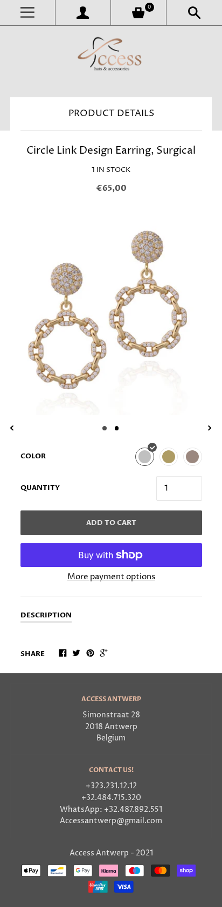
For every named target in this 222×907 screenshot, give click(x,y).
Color (33, 456)
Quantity (40, 488)
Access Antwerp (99, 853)
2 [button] (117, 428)
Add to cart (111, 523)
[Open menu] (27, 12)
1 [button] (104, 428)
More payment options (111, 576)
